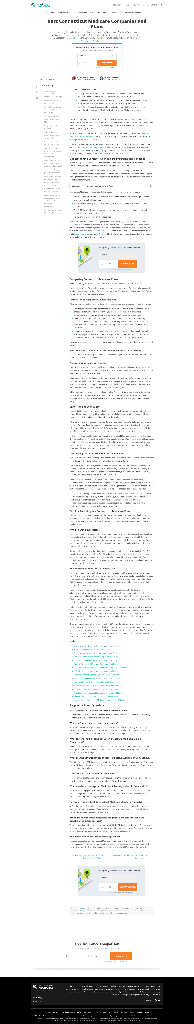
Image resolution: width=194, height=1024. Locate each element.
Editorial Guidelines (78, 908)
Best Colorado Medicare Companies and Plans (93, 856)
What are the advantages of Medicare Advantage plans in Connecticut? (53, 179)
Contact (154, 5)
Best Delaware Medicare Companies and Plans (128, 856)
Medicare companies (93, 147)
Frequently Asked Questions (50, 127)
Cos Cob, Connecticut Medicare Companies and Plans (96, 660)
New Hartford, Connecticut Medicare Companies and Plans (99, 700)
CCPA (147, 1012)
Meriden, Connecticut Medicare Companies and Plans (96, 689)
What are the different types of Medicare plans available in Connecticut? (53, 163)
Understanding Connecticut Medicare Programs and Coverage (53, 94)
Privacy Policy (123, 1012)
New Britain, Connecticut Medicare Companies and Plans (98, 696)
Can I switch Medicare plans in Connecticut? (52, 171)
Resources (116, 5)
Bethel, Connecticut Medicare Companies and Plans (96, 653)
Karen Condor (89, 77)
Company (37, 997)
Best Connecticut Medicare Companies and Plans (122, 12)
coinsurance (103, 231)
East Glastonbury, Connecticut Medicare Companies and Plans (100, 667)
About (146, 5)
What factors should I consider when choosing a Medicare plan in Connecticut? (53, 152)
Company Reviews (132, 5)
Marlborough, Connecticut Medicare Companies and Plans (98, 685)
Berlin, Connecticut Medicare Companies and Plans (95, 649)
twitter (159, 1000)
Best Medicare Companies (89, 12)
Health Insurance (81, 234)
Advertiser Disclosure (47, 80)
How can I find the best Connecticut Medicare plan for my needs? (52, 188)
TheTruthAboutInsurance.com (72, 1012)
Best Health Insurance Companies (63, 12)
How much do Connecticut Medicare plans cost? (53, 211)
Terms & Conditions (136, 1012)
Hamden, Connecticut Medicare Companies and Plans (96, 682)
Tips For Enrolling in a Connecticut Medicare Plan (52, 119)
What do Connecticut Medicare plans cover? (52, 143)
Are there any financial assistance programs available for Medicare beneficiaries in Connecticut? (52, 200)
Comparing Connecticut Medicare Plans (52, 102)
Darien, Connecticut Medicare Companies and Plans (96, 664)
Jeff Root (116, 77)
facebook (155, 1000)
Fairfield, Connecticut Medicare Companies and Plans (96, 675)
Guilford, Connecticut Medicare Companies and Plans (96, 678)
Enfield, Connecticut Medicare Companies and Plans (96, 671)
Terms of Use (110, 67)
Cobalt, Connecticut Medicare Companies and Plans (96, 657)
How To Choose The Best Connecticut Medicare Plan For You (53, 109)
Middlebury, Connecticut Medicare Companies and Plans (98, 693)
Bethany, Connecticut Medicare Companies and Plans (96, 646)
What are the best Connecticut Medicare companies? (52, 135)
